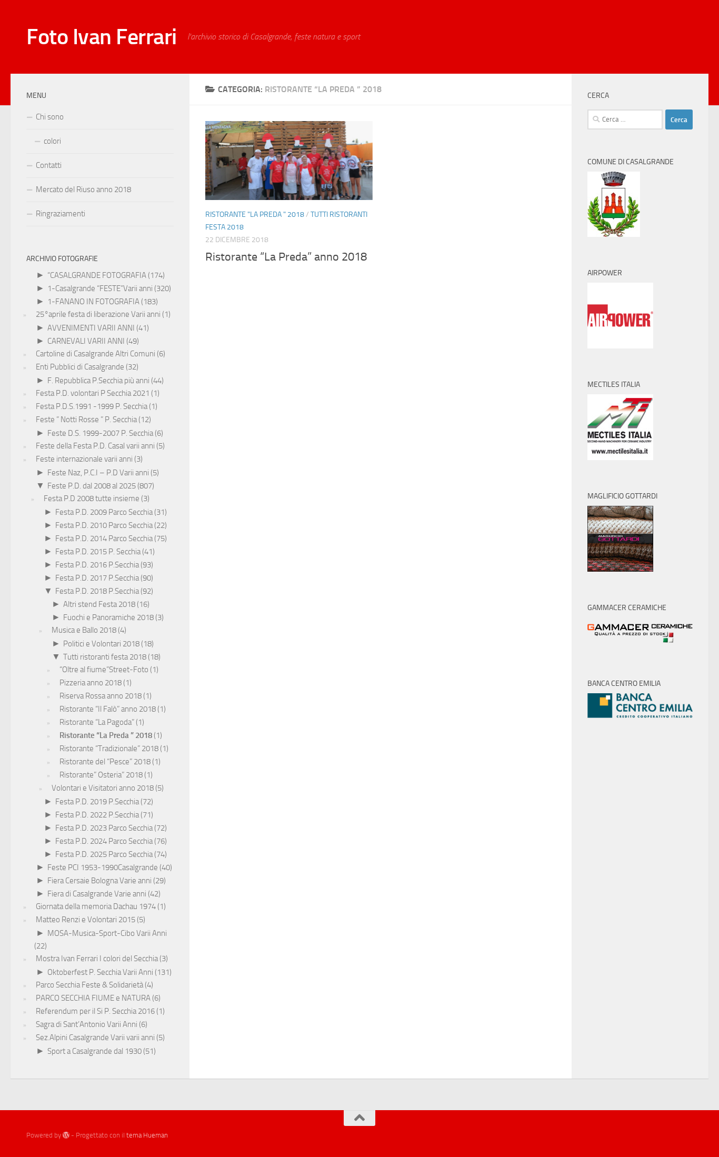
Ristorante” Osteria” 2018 (101, 775)
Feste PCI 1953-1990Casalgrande (102, 867)
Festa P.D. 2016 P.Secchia (97, 565)
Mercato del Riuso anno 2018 (83, 189)
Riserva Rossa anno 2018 (100, 696)
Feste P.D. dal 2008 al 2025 (91, 486)
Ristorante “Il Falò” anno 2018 (107, 709)
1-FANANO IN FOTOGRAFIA (93, 301)
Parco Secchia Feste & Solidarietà (89, 985)
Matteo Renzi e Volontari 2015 (85, 919)
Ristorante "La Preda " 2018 (254, 214)
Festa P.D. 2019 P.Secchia (97, 801)
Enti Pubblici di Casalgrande (80, 367)
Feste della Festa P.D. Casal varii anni (95, 446)
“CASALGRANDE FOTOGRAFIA (96, 275)
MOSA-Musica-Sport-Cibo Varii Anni (107, 933)
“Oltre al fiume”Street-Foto (103, 669)
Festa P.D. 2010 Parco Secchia (104, 525)
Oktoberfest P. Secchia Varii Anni (100, 972)
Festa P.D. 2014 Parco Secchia (104, 538)
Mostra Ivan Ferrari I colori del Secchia (97, 958)
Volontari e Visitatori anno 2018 (103, 788)
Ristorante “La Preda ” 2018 (105, 735)
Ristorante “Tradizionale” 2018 (108, 748)
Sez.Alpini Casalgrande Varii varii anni (95, 1037)
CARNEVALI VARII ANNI (86, 341)
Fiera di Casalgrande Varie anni (96, 894)
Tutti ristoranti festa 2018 (104, 657)
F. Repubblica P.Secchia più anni (98, 380)
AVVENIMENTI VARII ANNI (91, 328)
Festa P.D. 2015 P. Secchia (98, 551)
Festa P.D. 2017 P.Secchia (97, 578)
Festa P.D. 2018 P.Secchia (97, 591)
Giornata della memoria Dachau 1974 (96, 906)
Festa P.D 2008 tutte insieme (91, 498)
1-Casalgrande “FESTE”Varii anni (100, 288)
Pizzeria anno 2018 (90, 682)
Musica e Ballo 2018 (84, 630)
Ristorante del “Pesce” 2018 (105, 761)
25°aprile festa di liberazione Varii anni (98, 314)
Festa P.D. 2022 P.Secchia (97, 815)
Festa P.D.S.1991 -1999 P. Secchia (91, 406)
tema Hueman (147, 1135)
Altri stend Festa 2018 (99, 604)
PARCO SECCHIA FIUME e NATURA (93, 998)
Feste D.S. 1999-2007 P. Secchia (100, 433)
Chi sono (50, 117)
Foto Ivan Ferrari (101, 37)
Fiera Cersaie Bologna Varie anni (99, 880)
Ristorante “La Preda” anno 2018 (286, 257)
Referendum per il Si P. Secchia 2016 (95, 1011)
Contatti (49, 165)
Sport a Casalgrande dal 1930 (94, 1051)
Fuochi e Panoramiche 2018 (108, 617)
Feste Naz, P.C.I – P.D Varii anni (98, 472)
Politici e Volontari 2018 (101, 644)
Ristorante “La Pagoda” (96, 722)
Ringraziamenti (60, 213)
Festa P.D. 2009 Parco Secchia (104, 512)
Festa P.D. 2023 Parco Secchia (104, 828)
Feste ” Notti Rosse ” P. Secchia (86, 419)
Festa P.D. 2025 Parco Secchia (104, 854)
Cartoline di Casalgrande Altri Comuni (95, 353)
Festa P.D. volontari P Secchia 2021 (92, 393)
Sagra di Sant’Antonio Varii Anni (86, 1024)
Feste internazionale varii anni (84, 459)
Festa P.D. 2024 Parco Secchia (104, 841)
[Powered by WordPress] (66, 1135)
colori (52, 141)
